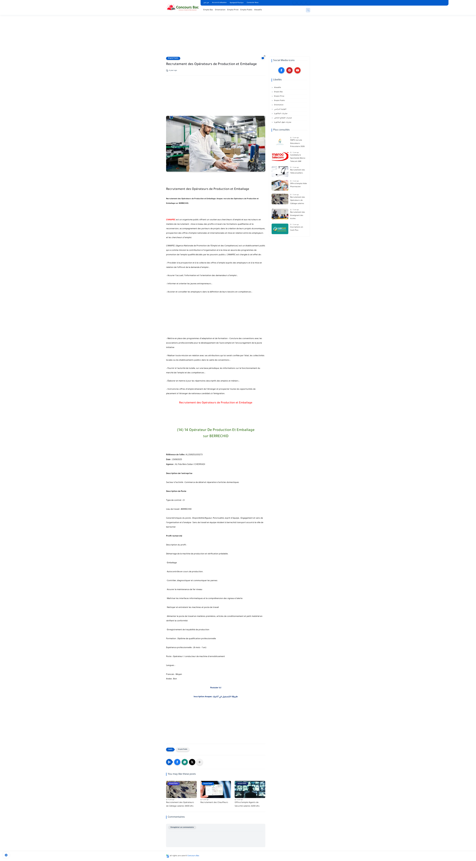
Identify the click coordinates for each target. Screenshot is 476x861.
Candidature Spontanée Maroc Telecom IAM (297, 158)
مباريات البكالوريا (280, 114)
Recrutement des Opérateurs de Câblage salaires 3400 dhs (180, 804)
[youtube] (297, 70)
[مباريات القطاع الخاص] (303, 2)
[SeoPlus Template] (167, 856)
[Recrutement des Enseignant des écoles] (280, 214)
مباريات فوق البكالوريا (282, 122)
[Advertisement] (238, 37)
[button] (177, 762)
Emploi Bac (208, 10)
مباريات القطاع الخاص (283, 118)
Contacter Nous (252, 3)
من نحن (206, 3)
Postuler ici (215, 688)
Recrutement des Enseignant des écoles (297, 215)
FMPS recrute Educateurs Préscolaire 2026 (297, 143)
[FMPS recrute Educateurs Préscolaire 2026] (280, 142)
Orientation (220, 10)
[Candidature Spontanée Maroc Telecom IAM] (280, 157)
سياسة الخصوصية (237, 3)
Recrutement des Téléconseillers (297, 171)
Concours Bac (193, 856)
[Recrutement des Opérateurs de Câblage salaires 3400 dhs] (280, 199)
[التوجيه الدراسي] (308, 2)
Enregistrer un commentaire (182, 827)
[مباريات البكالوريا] (294, 2)
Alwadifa (258, 10)
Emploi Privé (232, 10)
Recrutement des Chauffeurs (214, 802)
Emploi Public (246, 10)
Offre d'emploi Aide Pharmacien (298, 185)
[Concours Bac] (183, 7)
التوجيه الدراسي (280, 109)
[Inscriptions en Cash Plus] (280, 229)
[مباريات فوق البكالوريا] (299, 2)
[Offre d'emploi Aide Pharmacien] (280, 185)
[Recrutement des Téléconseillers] (280, 171)
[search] (308, 10)
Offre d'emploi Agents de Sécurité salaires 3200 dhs (247, 804)
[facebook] (281, 70)
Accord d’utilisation (219, 3)
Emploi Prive (279, 96)
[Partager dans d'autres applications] (199, 762)
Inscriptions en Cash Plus (296, 229)
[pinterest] (289, 70)
